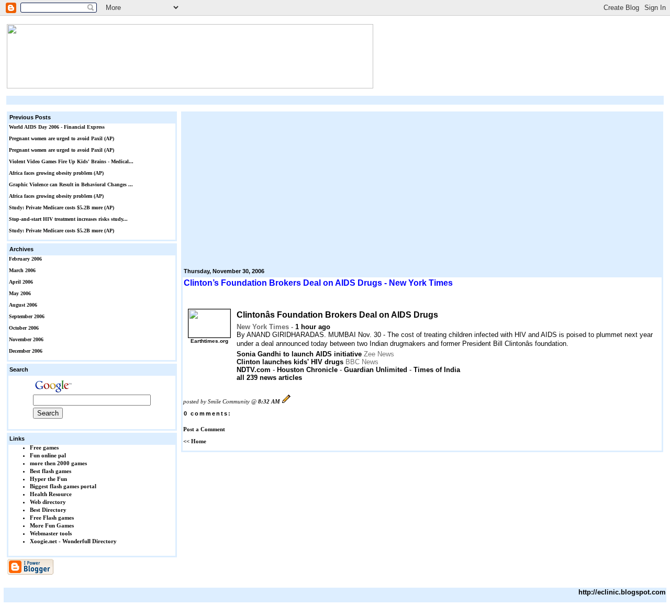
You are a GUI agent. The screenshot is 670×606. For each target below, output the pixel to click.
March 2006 (22, 270)
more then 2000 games (58, 463)
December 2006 (25, 351)
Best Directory (48, 510)
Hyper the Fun (48, 479)
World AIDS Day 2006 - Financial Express (57, 127)
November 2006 (26, 339)
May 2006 (20, 293)
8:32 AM (269, 401)
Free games (44, 447)
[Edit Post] (286, 401)
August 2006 (23, 305)
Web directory (48, 502)
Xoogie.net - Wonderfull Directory (73, 541)
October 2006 (24, 328)
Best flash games (50, 471)
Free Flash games (52, 517)
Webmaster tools (51, 533)
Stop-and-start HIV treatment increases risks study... (68, 219)
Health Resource (51, 494)
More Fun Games (52, 525)
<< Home (194, 441)
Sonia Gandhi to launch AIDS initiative (299, 354)
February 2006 (25, 259)
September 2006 (26, 316)
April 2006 (21, 282)
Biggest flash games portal (63, 486)
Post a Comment (204, 429)
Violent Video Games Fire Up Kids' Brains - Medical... (71, 161)
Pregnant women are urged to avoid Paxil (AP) (61, 138)
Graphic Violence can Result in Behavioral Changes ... (71, 184)
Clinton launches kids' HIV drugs (290, 362)
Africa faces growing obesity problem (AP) (56, 173)
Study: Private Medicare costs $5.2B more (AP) (61, 207)
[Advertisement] (335, 100)
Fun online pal (48, 455)
